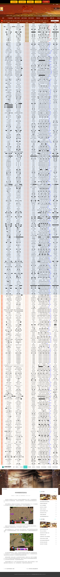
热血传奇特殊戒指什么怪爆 (10, 568)
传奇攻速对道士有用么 (43, 512)
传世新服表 (49, 467)
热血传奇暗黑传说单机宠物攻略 (44, 501)
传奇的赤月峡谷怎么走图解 (44, 538)
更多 (55, 491)
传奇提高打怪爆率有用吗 (43, 503)
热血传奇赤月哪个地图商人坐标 (44, 532)
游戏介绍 (33, 467)
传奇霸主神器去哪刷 (43, 514)
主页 (14, 467)
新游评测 (25, 467)
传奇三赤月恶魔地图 (43, 505)
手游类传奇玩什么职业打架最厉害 (45, 536)
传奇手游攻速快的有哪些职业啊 (44, 540)
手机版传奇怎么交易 (43, 534)
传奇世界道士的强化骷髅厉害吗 (33, 568)
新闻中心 (17, 467)
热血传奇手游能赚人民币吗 (44, 510)
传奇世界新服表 (55, 467)
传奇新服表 (38, 467)
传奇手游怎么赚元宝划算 (43, 542)
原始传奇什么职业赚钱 (43, 507)
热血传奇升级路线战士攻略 (44, 529)
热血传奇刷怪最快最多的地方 (44, 516)
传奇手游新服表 (43, 467)
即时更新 (29, 467)
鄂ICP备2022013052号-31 (42, 574)
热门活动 (21, 467)
